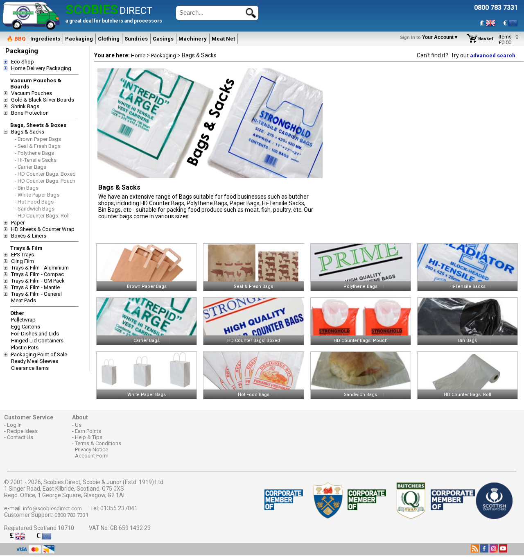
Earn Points (88, 431)
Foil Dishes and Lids (35, 334)
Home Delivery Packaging (41, 68)
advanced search (492, 55)
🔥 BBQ (16, 39)
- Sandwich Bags (34, 209)
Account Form (91, 456)
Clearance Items (30, 368)
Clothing (109, 39)
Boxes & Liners (28, 236)
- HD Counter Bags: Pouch (45, 181)
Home (138, 55)
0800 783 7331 (71, 515)
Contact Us (20, 437)
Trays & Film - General (36, 294)
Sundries (136, 39)
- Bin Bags (26, 188)
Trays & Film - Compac (37, 274)
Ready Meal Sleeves (34, 361)
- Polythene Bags (34, 153)
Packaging (79, 39)
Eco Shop (22, 62)
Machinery (192, 39)
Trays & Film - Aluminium (40, 268)
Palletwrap (23, 320)
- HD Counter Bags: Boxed (45, 174)
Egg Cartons (25, 327)
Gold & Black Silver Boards (42, 100)
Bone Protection (30, 113)
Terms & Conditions (98, 443)
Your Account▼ (430, 37)
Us (78, 425)
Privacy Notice (91, 449)
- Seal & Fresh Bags (38, 146)
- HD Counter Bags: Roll (42, 216)
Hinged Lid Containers (37, 340)
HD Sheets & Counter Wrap (43, 229)
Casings (163, 39)
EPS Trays (22, 254)
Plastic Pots (24, 347)
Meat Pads (23, 300)
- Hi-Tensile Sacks (35, 160)
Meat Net (223, 39)
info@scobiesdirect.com (52, 508)
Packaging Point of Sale (39, 354)
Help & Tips (88, 437)
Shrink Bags (25, 106)
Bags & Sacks (27, 132)
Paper (18, 223)
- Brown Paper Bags (38, 139)
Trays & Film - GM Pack (38, 281)
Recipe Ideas (22, 431)
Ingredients (45, 39)
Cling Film (22, 261)
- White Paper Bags (37, 195)
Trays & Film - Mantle (35, 287)
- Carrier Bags (30, 167)
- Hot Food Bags (34, 202)
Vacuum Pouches (31, 93)
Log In (14, 425)
